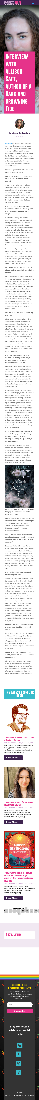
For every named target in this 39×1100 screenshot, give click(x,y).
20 (23, 911)
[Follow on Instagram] (18, 1063)
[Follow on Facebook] (18, 1054)
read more (12, 757)
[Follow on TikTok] (18, 1072)
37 (36, 911)
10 (18, 911)
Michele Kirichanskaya (14, 743)
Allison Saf (8, 144)
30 (27, 911)
